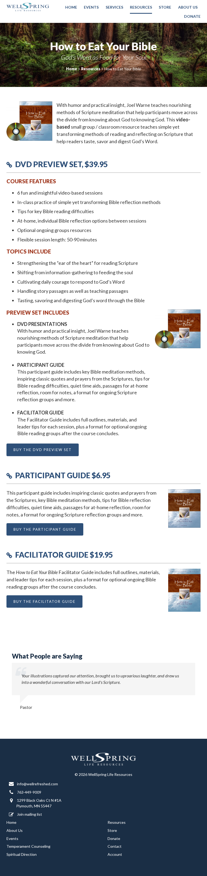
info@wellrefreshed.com (37, 784)
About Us (188, 7)
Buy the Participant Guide (44, 529)
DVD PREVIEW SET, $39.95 (61, 164)
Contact (115, 846)
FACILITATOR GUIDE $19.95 (64, 554)
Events (91, 7)
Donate (192, 16)
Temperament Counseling (28, 846)
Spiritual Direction (21, 854)
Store (165, 7)
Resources (141, 7)
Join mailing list (29, 814)
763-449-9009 (28, 792)
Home (71, 7)
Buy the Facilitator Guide (44, 601)
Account (115, 854)
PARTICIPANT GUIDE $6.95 (63, 475)
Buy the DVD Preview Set (42, 450)
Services (114, 7)
